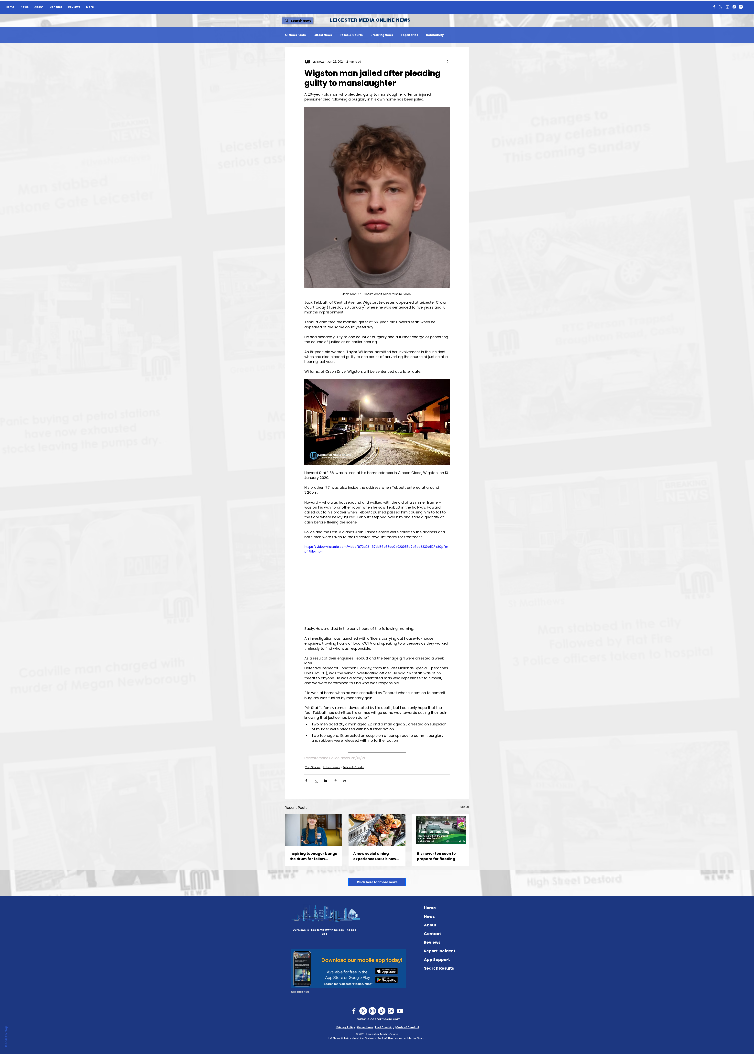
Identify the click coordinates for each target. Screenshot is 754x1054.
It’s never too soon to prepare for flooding (436, 856)
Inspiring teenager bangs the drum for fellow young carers (313, 856)
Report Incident (439, 951)
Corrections (365, 1027)
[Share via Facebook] (306, 781)
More (455, 35)
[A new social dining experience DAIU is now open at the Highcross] (377, 830)
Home (430, 908)
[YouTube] (400, 1011)
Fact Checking (384, 1027)
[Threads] (734, 7)
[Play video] (377, 585)
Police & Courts (351, 35)
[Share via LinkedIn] (325, 781)
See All (464, 807)
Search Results (439, 968)
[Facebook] (714, 7)
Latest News (323, 35)
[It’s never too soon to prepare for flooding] (440, 830)
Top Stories (409, 35)
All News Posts (295, 35)
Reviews (432, 942)
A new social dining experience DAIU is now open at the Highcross (374, 856)
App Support (437, 959)
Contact (432, 933)
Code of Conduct (407, 1027)
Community (435, 35)
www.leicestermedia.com (378, 1019)
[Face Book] (354, 1011)
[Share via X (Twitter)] (316, 781)
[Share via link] (335, 781)
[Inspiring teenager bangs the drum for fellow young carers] (313, 830)
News (429, 916)
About (430, 925)
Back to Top (6, 1036)
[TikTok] (741, 7)
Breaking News (382, 35)
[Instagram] (727, 7)
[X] (721, 7)
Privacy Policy (345, 1027)
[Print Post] (345, 781)
